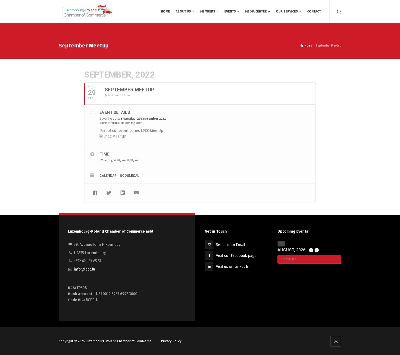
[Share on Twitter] (109, 193)
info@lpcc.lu (84, 269)
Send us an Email (230, 245)
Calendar (108, 176)
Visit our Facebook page (236, 255)
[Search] (338, 11)
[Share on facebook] (95, 193)
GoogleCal (129, 176)
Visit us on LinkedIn (232, 266)
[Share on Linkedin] (122, 193)
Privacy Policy (171, 341)
